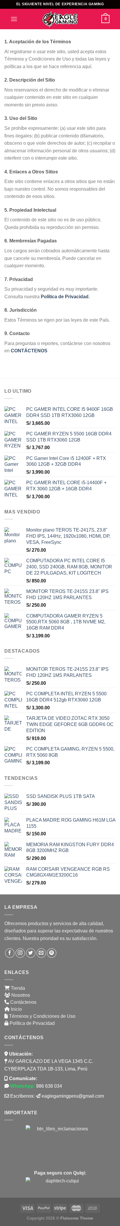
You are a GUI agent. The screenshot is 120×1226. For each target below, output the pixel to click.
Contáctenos (22, 1002)
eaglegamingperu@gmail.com (73, 1096)
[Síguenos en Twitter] (31, 953)
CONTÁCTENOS (30, 350)
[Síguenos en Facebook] (10, 953)
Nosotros (20, 995)
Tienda (17, 988)
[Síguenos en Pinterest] (52, 953)
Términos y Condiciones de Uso (41, 1016)
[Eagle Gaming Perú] (60, 19)
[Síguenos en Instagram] (20, 953)
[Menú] (13, 19)
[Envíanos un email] (41, 953)
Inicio (16, 1009)
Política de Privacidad (65, 296)
